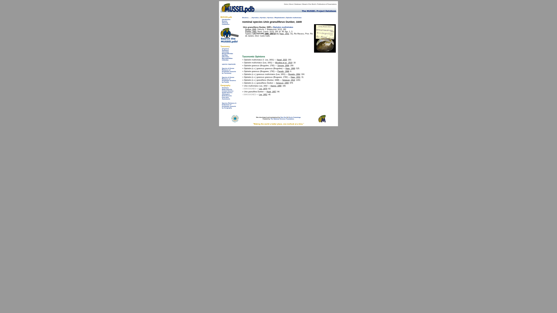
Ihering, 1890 (276, 86)
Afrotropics (226, 94)
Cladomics (225, 24)
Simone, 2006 (283, 65)
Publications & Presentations (327, 4)
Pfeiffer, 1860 (250, 31)
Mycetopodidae (227, 58)
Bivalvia (245, 17)
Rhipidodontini (280, 17)
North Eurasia (227, 96)
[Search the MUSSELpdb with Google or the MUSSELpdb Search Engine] (229, 42)
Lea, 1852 (263, 94)
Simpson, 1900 (282, 83)
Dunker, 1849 (250, 29)
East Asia (225, 97)
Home (286, 4)
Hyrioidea (255, 17)
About (291, 4)
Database (297, 4)
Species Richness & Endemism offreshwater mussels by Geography (229, 105)
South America (227, 92)
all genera (225, 49)
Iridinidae (225, 60)
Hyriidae (225, 55)
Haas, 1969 (290, 68)
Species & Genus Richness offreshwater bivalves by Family (229, 80)
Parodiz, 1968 (283, 71)
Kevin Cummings (295, 117)
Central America (227, 91)
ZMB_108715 (270, 34)
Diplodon (289, 17)
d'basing (225, 22)
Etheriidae (225, 57)
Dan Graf (284, 117)
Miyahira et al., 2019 (283, 63)
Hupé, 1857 (271, 92)
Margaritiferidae (227, 53)
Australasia (226, 99)
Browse (224, 21)
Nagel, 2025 (282, 60)
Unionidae (225, 52)
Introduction (226, 19)
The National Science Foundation (282, 119)
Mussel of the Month (309, 4)
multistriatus (297, 17)
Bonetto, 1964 (294, 74)
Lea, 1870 (263, 89)
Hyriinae (270, 17)
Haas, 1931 (284, 34)
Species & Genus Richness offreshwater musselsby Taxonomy (229, 71)
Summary (225, 50)
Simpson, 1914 (288, 80)
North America (227, 89)
